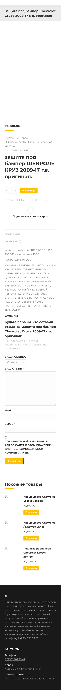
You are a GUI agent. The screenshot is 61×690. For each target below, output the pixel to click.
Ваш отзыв (14, 368)
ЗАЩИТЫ (40, 200)
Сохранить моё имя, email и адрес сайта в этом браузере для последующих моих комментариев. (28, 447)
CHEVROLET (25, 200)
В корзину (28, 190)
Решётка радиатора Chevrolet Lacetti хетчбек (37, 552)
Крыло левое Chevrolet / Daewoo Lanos (39, 524)
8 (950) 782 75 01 (28, 638)
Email (10, 423)
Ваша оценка (15, 356)
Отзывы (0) (13, 241)
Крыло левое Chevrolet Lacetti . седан (39, 498)
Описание (12, 234)
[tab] (30, 232)
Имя (9, 410)
